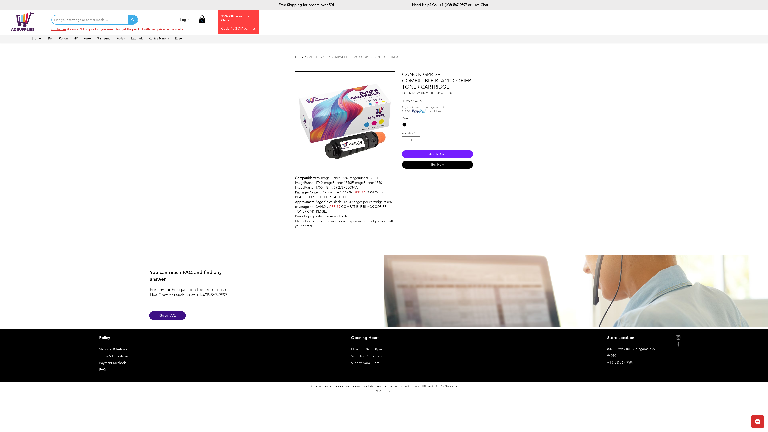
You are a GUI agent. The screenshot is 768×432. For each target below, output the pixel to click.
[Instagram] (678, 337)
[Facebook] (678, 344)
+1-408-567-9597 (211, 295)
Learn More (433, 111)
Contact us (58, 29)
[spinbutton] (411, 140)
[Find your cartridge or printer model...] (133, 19)
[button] (202, 19)
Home (299, 57)
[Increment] (417, 140)
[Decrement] (405, 140)
